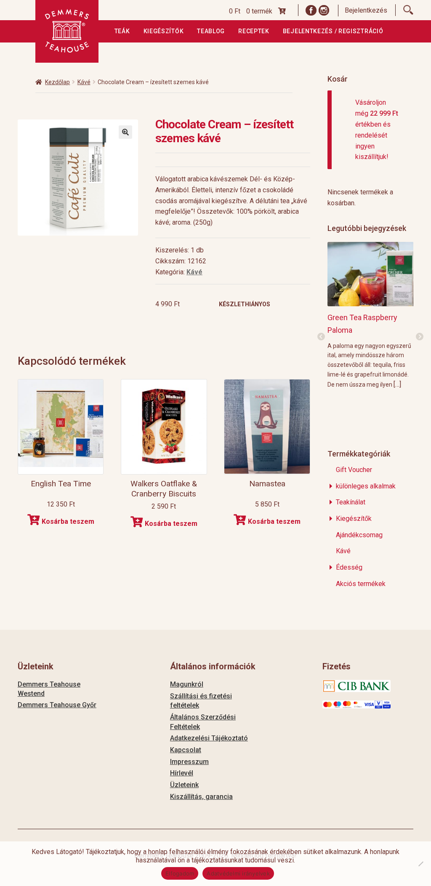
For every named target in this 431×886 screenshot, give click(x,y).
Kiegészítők (164, 31)
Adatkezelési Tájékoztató (209, 738)
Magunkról (186, 684)
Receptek (253, 31)
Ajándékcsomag (359, 535)
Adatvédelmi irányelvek (238, 873)
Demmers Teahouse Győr (57, 705)
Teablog (211, 31)
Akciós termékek (361, 584)
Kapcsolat (185, 750)
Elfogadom (179, 873)
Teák (122, 31)
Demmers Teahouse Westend (49, 689)
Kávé (83, 82)
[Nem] (420, 863)
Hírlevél (181, 773)
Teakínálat (350, 502)
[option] (370, 315)
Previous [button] (321, 337)
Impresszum (189, 762)
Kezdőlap (57, 82)
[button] (125, 132)
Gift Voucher (354, 470)
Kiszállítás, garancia (201, 797)
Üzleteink (184, 785)
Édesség (349, 567)
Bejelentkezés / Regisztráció (333, 31)
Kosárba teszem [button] (68, 521)
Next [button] (419, 337)
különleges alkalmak (366, 486)
